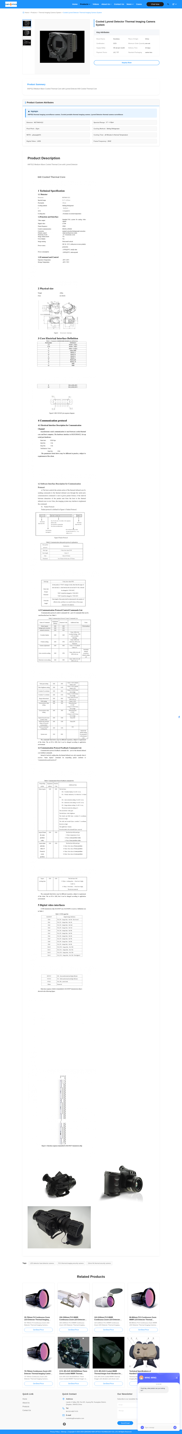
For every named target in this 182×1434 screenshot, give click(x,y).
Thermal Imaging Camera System (50, 12)
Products (84, 4)
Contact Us (119, 4)
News (129, 4)
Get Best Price (38, 1330)
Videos (96, 4)
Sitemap (63, 1432)
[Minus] (176, 1378)
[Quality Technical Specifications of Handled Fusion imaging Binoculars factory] (143, 1353)
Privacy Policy (54, 1432)
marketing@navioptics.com (75, 1418)
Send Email (125, 1423)
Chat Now (155, 4)
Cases (139, 4)
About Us (105, 4)
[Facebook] (179, 717)
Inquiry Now (126, 63)
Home (75, 4)
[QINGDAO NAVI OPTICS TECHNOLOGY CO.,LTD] (11, 4)
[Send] (175, 1427)
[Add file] (142, 1427)
